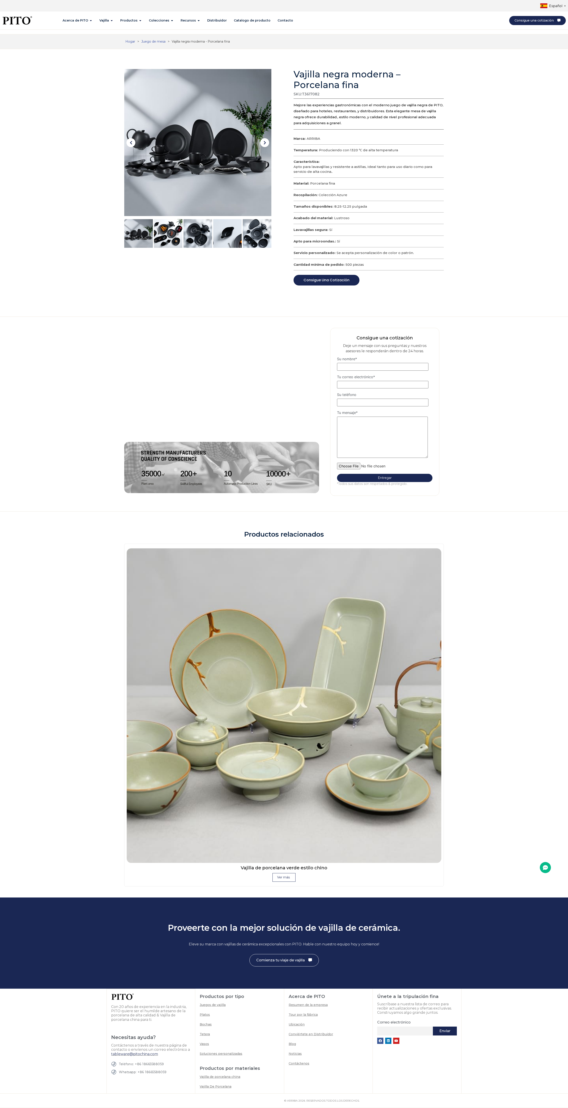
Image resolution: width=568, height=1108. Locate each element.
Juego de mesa (153, 41)
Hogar (130, 41)
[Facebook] (380, 1041)
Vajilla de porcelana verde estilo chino (284, 867)
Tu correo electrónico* (356, 377)
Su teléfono (346, 395)
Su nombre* (347, 359)
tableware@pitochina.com (134, 1054)
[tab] (77, 20)
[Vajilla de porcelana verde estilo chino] (284, 705)
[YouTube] (396, 1041)
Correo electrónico (394, 1022)
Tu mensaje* (347, 413)
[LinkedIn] (388, 1041)
